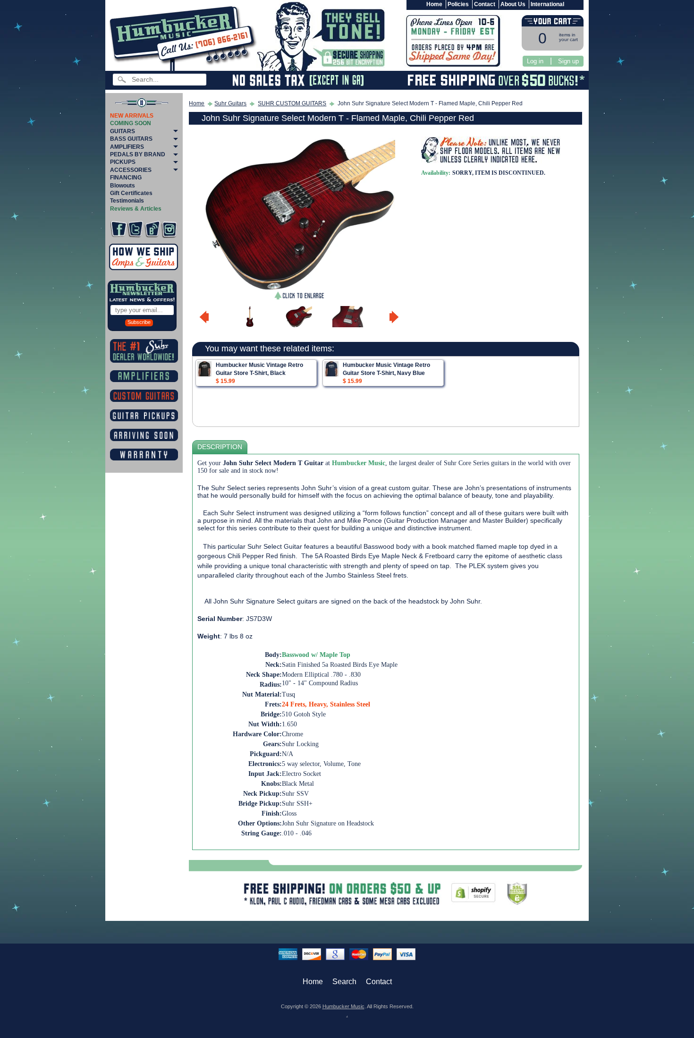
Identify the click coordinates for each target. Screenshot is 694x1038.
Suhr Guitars (230, 103)
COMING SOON (130, 123)
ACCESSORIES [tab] (131, 170)
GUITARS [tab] (122, 131)
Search (344, 982)
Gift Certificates (131, 193)
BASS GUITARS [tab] (131, 139)
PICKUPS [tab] (122, 162)
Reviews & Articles (135, 208)
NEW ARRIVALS (131, 115)
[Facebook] (118, 229)
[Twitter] (135, 229)
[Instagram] (169, 229)
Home (434, 4)
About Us (512, 4)
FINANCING (126, 177)
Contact (484, 4)
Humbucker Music (343, 1006)
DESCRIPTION (219, 447)
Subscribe (139, 322)
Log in (535, 61)
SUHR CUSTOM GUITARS (292, 103)
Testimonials (127, 200)
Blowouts (122, 185)
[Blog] (152, 229)
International (547, 4)
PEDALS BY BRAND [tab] (137, 154)
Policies (458, 4)
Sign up (568, 61)
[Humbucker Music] (184, 37)
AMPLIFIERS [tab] (127, 147)
